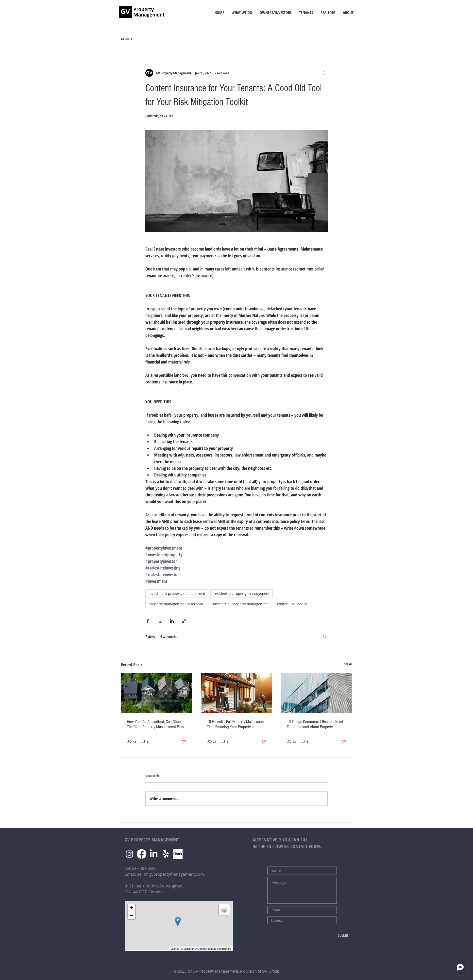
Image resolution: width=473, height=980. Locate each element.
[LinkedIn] (153, 854)
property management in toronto (176, 603)
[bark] (178, 854)
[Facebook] (141, 854)
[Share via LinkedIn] (171, 621)
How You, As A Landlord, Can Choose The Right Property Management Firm (155, 724)
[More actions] (325, 73)
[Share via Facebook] (147, 621)
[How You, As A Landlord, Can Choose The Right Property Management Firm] (156, 693)
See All (348, 664)
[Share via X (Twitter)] (159, 621)
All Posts (126, 39)
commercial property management (240, 603)
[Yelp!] (165, 854)
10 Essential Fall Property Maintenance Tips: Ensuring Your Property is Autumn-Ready (236, 724)
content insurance (292, 603)
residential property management (242, 593)
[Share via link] (184, 621)
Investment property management (177, 593)
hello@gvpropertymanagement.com (170, 874)
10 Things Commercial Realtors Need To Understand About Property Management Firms (315, 724)
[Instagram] (129, 854)
